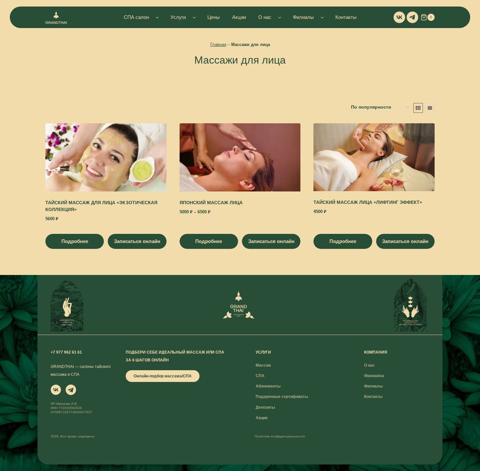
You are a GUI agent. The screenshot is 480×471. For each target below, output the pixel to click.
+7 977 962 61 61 (66, 352)
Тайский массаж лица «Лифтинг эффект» (367, 202)
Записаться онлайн (137, 241)
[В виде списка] (430, 108)
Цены (213, 17)
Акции (239, 17)
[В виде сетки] (418, 108)
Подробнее (74, 241)
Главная (218, 44)
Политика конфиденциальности (280, 436)
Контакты (346, 17)
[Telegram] (412, 17)
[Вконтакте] (399, 17)
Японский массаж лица (211, 202)
